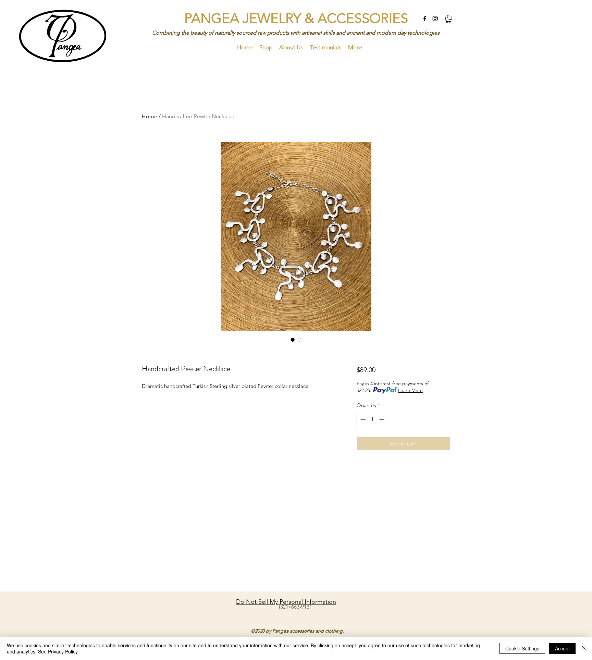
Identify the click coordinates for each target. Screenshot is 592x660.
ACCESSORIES (363, 18)
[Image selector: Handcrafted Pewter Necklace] (292, 339)
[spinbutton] (372, 419)
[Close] (584, 648)
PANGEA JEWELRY (244, 18)
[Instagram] (435, 18)
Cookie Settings (522, 648)
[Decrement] (362, 419)
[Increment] (382, 419)
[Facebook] (424, 18)
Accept (562, 648)
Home (149, 116)
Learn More (410, 390)
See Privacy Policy (58, 651)
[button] (449, 19)
